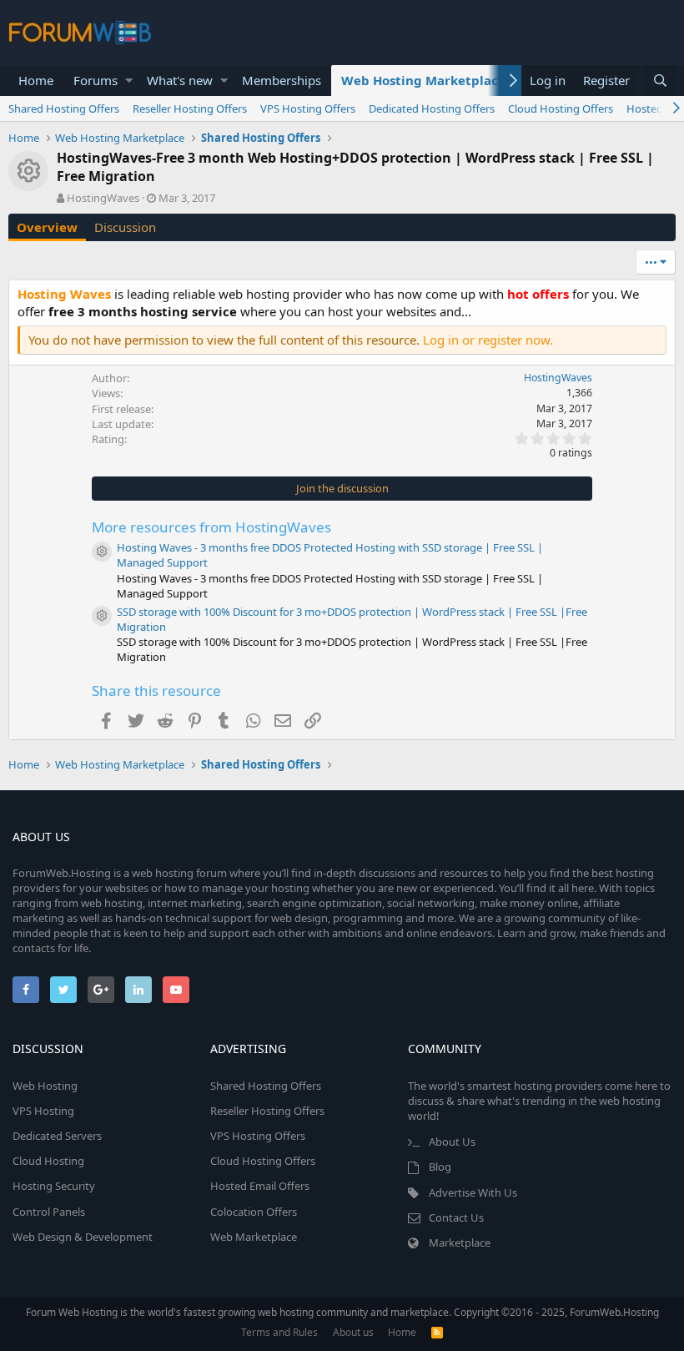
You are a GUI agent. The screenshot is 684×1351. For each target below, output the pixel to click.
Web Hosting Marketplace (423, 80)
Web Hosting (45, 1085)
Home (35, 80)
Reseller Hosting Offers (190, 108)
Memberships (281, 80)
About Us (452, 1141)
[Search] (660, 80)
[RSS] (437, 1332)
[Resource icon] (102, 552)
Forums (95, 80)
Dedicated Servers (57, 1135)
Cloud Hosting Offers (560, 108)
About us (353, 1332)
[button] (129, 80)
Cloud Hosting (48, 1160)
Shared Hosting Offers (63, 108)
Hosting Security (54, 1185)
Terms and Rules (279, 1332)
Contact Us (456, 1217)
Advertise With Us (473, 1192)
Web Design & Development (83, 1236)
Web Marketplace (253, 1236)
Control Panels (49, 1211)
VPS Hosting (43, 1110)
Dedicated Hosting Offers (432, 108)
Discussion (125, 227)
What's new (180, 80)
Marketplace (459, 1242)
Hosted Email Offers (259, 1185)
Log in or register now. (488, 339)
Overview (47, 227)
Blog (440, 1166)
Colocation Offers (253, 1211)
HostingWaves (103, 197)
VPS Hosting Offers (307, 108)
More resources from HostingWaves (211, 527)
